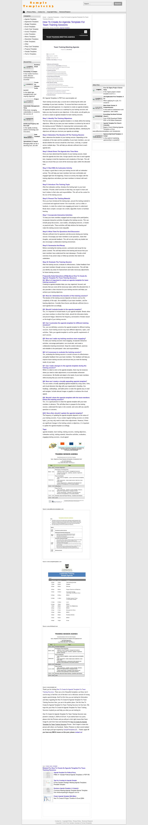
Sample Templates (31, 51)
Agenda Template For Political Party (65, 772)
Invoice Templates (30, 31)
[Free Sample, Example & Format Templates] (38, 9)
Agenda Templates (53, 17)
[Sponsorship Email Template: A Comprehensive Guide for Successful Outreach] (98, 137)
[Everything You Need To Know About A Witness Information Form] (98, 116)
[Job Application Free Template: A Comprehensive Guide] (98, 100)
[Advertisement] (66, 750)
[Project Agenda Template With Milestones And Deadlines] (48, 801)
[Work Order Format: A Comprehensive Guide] (98, 109)
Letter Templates (30, 34)
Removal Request (64, 12)
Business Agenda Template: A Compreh (66, 788)
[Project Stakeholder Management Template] (28, 102)
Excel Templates (30, 26)
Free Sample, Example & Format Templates (79, 823)
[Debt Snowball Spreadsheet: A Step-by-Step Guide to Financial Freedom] (28, 138)
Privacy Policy (31, 12)
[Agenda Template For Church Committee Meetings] (97, 128)
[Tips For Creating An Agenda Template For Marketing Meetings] (48, 786)
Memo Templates (30, 36)
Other (26, 44)
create (47, 766)
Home (44, 17)
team (51, 766)
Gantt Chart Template (31, 29)
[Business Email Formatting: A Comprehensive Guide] (28, 68)
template (55, 766)
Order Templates (30, 41)
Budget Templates (30, 24)
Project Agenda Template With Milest (65, 796)
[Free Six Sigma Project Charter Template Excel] (98, 89)
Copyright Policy (52, 12)
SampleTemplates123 (70, 729)
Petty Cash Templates (32, 46)
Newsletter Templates (31, 39)
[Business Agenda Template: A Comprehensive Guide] (48, 793)
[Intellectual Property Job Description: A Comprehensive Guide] (28, 120)
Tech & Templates (30, 54)
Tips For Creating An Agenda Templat (65, 780)
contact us (78, 732)
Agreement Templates (32, 21)
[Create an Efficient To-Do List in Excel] (28, 84)
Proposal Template (31, 49)
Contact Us (41, 12)
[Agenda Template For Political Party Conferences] (48, 778)
